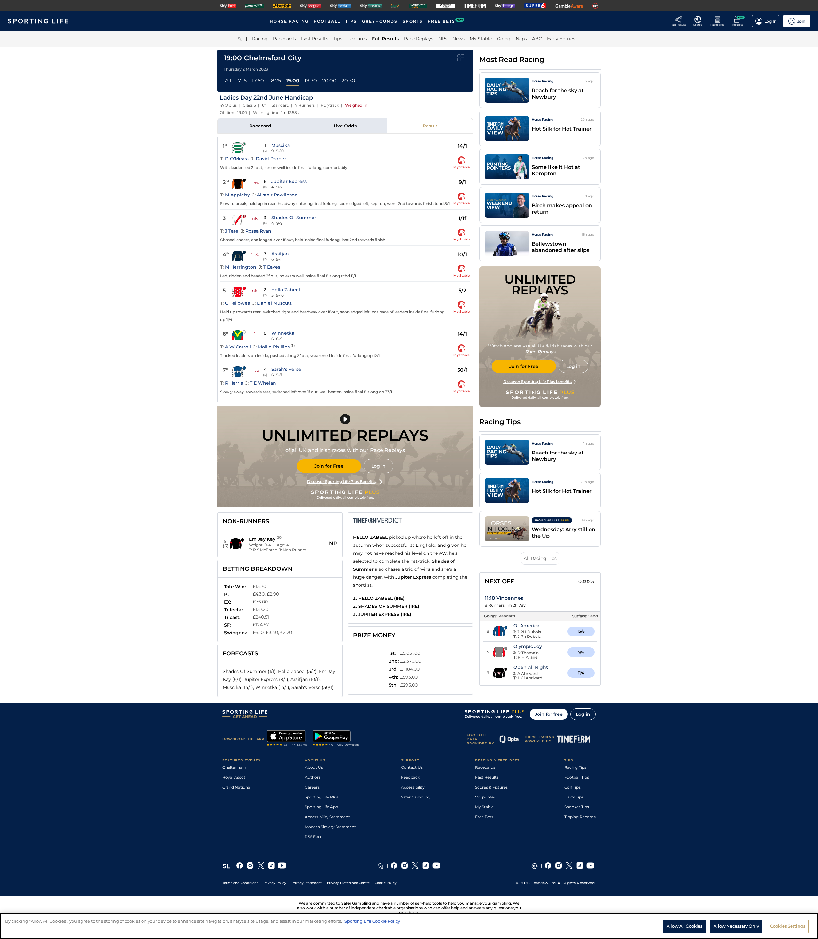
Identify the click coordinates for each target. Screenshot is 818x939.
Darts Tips (573, 797)
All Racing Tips (540, 558)
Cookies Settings (787, 925)
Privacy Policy (274, 883)
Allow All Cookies (684, 925)
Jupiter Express (289, 181)
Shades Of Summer (293, 217)
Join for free (549, 714)
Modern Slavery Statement (330, 826)
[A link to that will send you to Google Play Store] (336, 739)
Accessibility (413, 787)
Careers (312, 787)
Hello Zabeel (285, 290)
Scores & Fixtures (491, 787)
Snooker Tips (576, 807)
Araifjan (280, 253)
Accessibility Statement (327, 816)
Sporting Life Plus (321, 797)
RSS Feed (314, 836)
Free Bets (484, 816)
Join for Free (328, 466)
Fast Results (486, 777)
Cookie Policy (386, 883)
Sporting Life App (321, 807)
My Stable (484, 807)
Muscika (280, 145)
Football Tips (576, 777)
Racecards (485, 767)
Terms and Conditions (240, 883)
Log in (378, 466)
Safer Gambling (415, 797)
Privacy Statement (306, 883)
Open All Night (530, 667)
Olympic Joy (527, 646)
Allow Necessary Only (736, 925)
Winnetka (282, 333)
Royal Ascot (233, 777)
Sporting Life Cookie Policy (372, 921)
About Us (314, 767)
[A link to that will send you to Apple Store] (287, 739)
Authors (312, 777)
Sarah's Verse (286, 369)
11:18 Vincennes (504, 598)
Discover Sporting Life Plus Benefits (341, 481)
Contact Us (412, 767)
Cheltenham (234, 767)
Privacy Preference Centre (348, 883)
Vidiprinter (485, 797)
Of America (526, 626)
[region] (409, 926)
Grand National (236, 787)
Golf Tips (572, 787)
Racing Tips (575, 767)
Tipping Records (580, 816)
